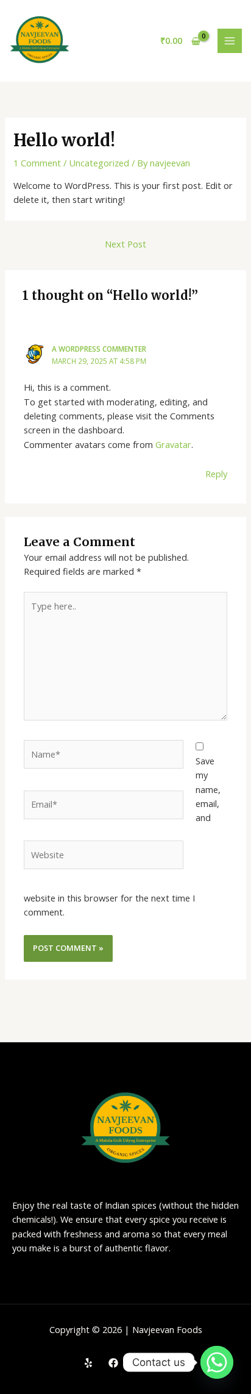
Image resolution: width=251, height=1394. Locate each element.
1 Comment (37, 163)
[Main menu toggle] (229, 41)
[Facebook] (113, 1363)
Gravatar (173, 444)
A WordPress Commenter (99, 349)
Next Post (125, 244)
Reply (216, 474)
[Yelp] (88, 1363)
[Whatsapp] (216, 1362)
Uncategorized (99, 163)
